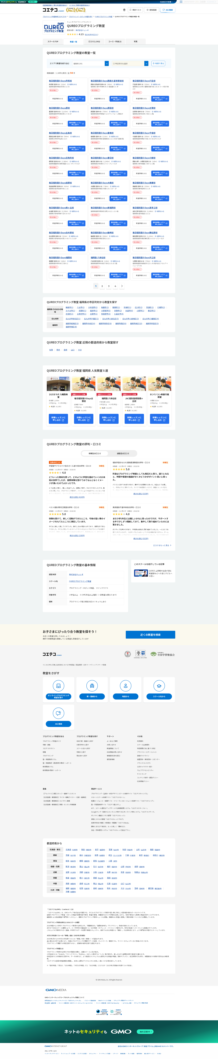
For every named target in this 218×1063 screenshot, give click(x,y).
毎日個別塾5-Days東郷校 (144, 182)
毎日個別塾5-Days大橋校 (102, 182)
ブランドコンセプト (144, 763)
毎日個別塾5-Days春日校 (102, 157)
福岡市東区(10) (136, 323)
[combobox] (90, 63)
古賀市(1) (94, 314)
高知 (109, 878)
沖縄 (67, 891)
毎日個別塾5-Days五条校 (60, 132)
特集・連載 (46, 745)
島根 (81, 883)
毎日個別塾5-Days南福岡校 (103, 207)
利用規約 (140, 741)
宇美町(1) (127, 307)
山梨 (122, 866)
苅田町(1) (150, 307)
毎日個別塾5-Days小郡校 (144, 157)
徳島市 (73, 878)
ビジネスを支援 (82, 1053)
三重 (110, 861)
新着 (44, 752)
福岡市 (73, 888)
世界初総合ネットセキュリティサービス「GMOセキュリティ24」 (63, 1000)
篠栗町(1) (116, 307)
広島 (109, 883)
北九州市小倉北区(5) (110, 318)
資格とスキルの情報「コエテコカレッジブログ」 (108, 819)
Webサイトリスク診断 (104, 1000)
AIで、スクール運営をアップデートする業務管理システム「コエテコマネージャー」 (119, 808)
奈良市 (128, 872)
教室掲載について (113, 748)
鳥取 (67, 883)
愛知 (95, 861)
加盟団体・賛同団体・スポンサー (148, 759)
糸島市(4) (129, 310)
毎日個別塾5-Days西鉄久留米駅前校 (107, 80)
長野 (136, 866)
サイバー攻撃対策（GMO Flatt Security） (108, 1003)
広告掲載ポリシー (143, 781)
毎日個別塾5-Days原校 (59, 107)
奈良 (122, 872)
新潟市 (73, 867)
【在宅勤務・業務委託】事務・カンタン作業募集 (59, 804)
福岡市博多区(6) (105, 323)
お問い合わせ (111, 745)
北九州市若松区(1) (73, 318)
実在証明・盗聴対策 (50, 1003)
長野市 (142, 867)
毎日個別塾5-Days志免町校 (61, 157)
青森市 (88, 850)
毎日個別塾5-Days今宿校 (144, 132)
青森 (83, 849)
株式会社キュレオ (82, 30)
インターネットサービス (52, 1053)
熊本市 (114, 888)
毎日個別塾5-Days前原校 (60, 182)
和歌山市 (144, 872)
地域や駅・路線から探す (85, 741)
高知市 (114, 878)
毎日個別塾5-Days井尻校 (60, 80)
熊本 (58, 349)
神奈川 (155, 855)
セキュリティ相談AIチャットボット (124, 1000)
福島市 (157, 850)
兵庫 (109, 872)
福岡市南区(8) (71, 326)
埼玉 (110, 855)
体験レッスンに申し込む (58, 419)
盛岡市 (102, 850)
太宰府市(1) (81, 314)
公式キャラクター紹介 (144, 766)
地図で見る (159, 63)
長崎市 (100, 888)
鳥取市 (73, 884)
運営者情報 (110, 759)
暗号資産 (139, 1053)
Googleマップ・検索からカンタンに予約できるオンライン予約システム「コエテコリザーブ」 (123, 812)
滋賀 (67, 872)
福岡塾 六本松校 (98, 257)
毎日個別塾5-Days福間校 (60, 257)
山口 (72, 349)
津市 (115, 861)
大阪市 (100, 872)
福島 (152, 849)
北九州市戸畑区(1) (91, 318)
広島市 (114, 884)
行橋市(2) (161, 307)
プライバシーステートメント (147, 752)
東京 (141, 855)
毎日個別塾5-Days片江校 (144, 257)
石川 (95, 866)
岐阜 (67, 861)
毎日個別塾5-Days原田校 (102, 107)
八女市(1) (81, 307)
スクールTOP (53, 41)
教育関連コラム (48, 766)
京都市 (87, 872)
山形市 (143, 850)
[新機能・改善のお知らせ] (124, 9)
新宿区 (146, 855)
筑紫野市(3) (106, 314)
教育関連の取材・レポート (52, 770)
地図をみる (73, 84)
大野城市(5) (106, 310)
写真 (135, 41)
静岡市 (87, 861)
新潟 (67, 866)
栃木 (81, 855)
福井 (109, 866)
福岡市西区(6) (120, 323)
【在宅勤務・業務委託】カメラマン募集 (56, 801)
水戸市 (73, 855)
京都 (81, 872)
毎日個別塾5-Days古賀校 (144, 107)
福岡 (67, 888)
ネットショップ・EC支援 (68, 1053)
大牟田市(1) (93, 307)
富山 (81, 866)
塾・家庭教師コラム (49, 759)
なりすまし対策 (127, 1003)
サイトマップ (141, 774)
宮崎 (136, 888)
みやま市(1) (70, 310)
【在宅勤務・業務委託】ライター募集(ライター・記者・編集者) (64, 797)
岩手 (97, 849)
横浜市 (162, 855)
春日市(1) (151, 310)
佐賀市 (87, 888)
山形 (138, 849)
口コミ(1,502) (94, 41)
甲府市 (128, 867)
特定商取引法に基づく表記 (146, 748)
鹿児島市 (158, 888)
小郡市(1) (140, 310)
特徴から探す (81, 752)
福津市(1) (94, 310)
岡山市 (100, 884)
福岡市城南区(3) (72, 323)
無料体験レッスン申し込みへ (75, 98)
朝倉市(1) (69, 307)
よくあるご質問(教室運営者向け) (79, 5)
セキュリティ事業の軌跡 (141, 1003)
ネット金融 (131, 1053)
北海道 (68, 849)
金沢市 (100, 867)
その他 (159, 1053)
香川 (81, 878)
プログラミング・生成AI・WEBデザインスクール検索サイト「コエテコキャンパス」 (120, 793)
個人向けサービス (149, 1053)
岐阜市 (73, 861)
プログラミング (48, 756)
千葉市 (132, 855)
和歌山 (137, 872)
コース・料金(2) (114, 41)
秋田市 (130, 850)
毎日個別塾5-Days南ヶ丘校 (61, 207)
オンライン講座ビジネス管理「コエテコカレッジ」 (108, 815)
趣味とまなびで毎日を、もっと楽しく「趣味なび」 (108, 826)
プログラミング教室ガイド (52, 741)
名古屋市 (101, 861)
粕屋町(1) (105, 307)
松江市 (87, 884)
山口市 (128, 884)
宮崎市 (142, 888)
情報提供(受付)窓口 (113, 756)
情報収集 (122, 1053)
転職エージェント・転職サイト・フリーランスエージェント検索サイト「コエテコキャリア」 (123, 801)
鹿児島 (151, 888)
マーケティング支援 (104, 1053)
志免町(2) (69, 314)
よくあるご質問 (112, 741)
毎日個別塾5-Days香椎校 (102, 132)
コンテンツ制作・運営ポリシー (147, 777)
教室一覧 (73, 41)
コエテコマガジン (49, 748)
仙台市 (116, 850)
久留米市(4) (119, 314)
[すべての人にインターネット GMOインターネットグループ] (200, 2)
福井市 (114, 867)
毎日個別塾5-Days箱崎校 (102, 232)
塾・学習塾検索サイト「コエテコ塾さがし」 (106, 804)
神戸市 (114, 872)
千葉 (127, 855)
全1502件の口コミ (91, 34)
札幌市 (75, 850)
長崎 (65, 349)
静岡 (81, 861)
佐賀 (51, 349)
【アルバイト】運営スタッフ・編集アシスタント (59, 793)
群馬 (96, 855)
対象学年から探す (83, 745)
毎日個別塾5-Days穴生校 (144, 80)
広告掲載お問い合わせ (114, 752)
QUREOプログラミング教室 (80, 581)
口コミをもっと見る (161, 545)
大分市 (128, 888)
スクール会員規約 (143, 745)
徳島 (67, 878)
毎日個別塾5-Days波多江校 (145, 207)
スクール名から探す (83, 748)
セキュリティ (93, 1053)
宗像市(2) (118, 310)
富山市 (87, 867)
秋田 (124, 849)
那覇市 (73, 892)
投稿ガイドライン (143, 756)
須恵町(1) (82, 310)
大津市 (73, 872)
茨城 (67, 855)
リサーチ (115, 1053)
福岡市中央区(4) (88, 323)
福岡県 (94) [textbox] (77, 63)
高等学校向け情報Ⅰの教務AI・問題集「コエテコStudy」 (110, 823)
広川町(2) (138, 307)
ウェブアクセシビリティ (145, 770)
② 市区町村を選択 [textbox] (120, 63)
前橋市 (102, 855)
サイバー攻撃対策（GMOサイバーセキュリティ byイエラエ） (76, 1003)
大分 (80, 349)
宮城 (110, 849)
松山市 (100, 878)
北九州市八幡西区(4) (150, 318)
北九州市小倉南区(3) (130, 318)
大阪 (95, 872)
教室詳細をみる (57, 98)
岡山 (95, 883)
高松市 (87, 878)
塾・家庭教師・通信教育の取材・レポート (57, 763)
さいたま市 (117, 855)
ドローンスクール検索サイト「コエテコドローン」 (108, 797)
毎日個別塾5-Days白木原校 (61, 232)
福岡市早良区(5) (152, 323)
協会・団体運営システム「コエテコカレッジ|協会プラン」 (111, 830)
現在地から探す (82, 756)
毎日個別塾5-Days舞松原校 (145, 232)
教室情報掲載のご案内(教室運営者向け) (55, 5)
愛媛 (95, 878)
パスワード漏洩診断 (90, 1000)
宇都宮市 (88, 855)
